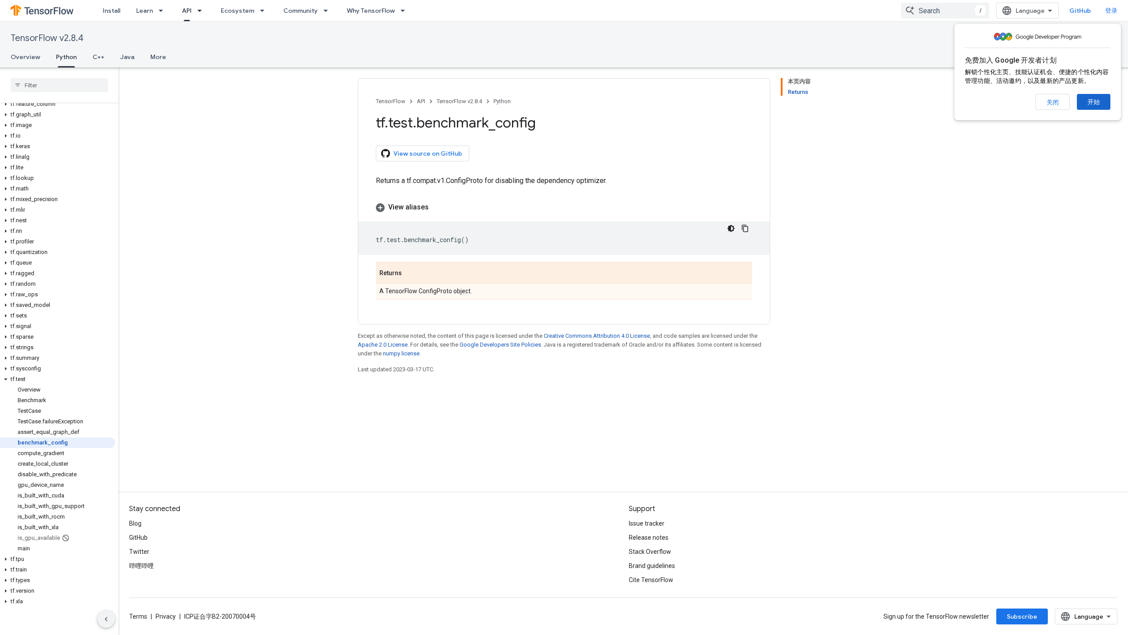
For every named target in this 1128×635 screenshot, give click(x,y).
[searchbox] (59, 85)
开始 (1093, 102)
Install (111, 11)
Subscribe (1022, 616)
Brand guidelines (652, 565)
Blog (135, 523)
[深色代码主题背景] (731, 228)
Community (300, 11)
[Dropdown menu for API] (202, 10)
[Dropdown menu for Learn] (163, 10)
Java (127, 57)
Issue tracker (646, 523)
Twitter (139, 551)
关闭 (1052, 102)
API (187, 11)
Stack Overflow (650, 551)
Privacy (166, 616)
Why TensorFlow (371, 11)
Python (66, 57)
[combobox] (945, 11)
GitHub (1080, 11)
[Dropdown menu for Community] (328, 10)
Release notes (648, 537)
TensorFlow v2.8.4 (47, 38)
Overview (25, 57)
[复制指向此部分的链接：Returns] (410, 273)
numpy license (401, 353)
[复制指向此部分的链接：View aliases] (437, 207)
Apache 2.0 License (383, 344)
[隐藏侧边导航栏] (106, 619)
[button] (57, 104)
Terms (138, 616)
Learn (144, 11)
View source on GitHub (427, 153)
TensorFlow (390, 101)
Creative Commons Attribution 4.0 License (597, 335)
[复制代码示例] (745, 228)
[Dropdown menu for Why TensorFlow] (405, 10)
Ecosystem (237, 11)
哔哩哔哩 (141, 565)
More (158, 57)
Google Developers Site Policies (500, 344)
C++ (98, 57)
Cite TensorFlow (651, 579)
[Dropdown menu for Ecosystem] (264, 10)
